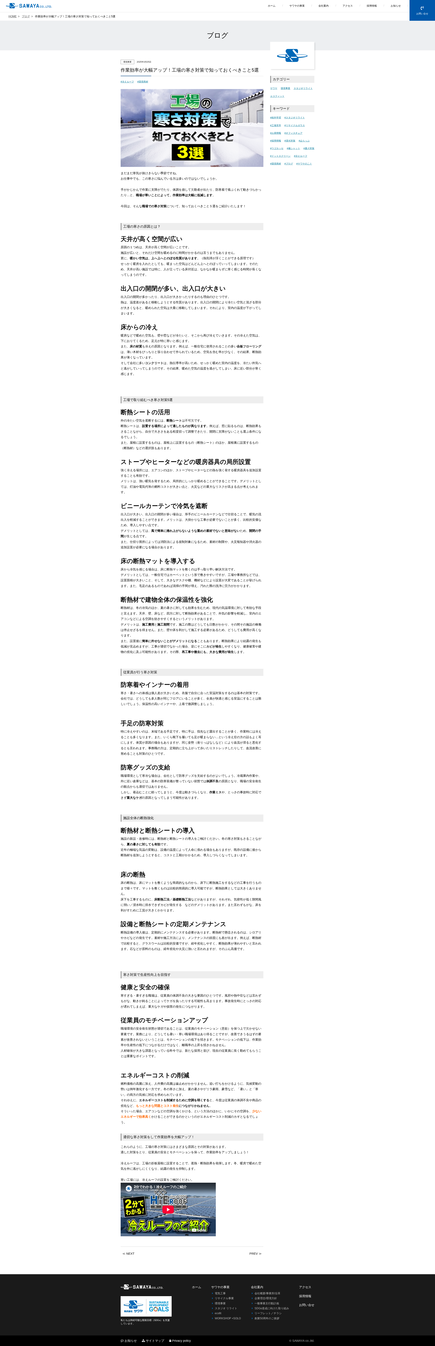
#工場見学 (275, 125)
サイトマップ (155, 1340)
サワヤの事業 (297, 5)
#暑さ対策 (308, 148)
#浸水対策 (289, 140)
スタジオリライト (303, 88)
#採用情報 (275, 140)
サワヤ (273, 88)
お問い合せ (422, 13)
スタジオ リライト (226, 1308)
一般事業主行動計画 (267, 1303)
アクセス (348, 5)
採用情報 (372, 5)
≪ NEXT (128, 1253)
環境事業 (285, 88)
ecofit (218, 1313)
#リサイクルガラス (294, 125)
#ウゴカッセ (276, 148)
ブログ (26, 16)
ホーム (271, 5)
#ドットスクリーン (280, 156)
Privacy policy (181, 1340)
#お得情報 (275, 133)
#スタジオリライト (294, 117)
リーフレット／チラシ (268, 1313)
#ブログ (288, 163)
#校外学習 (275, 117)
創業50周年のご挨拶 (267, 1318)
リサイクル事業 (224, 1298)
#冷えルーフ (127, 81)
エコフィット (277, 96)
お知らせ (396, 5)
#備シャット (293, 148)
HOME (12, 16)
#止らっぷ (304, 140)
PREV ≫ (255, 1253)
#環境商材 (142, 81)
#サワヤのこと (304, 163)
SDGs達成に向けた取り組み (272, 1308)
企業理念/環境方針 (266, 1298)
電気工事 (220, 1293)
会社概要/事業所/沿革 (267, 1293)
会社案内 (323, 5)
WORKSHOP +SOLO (228, 1318)
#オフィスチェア (293, 133)
